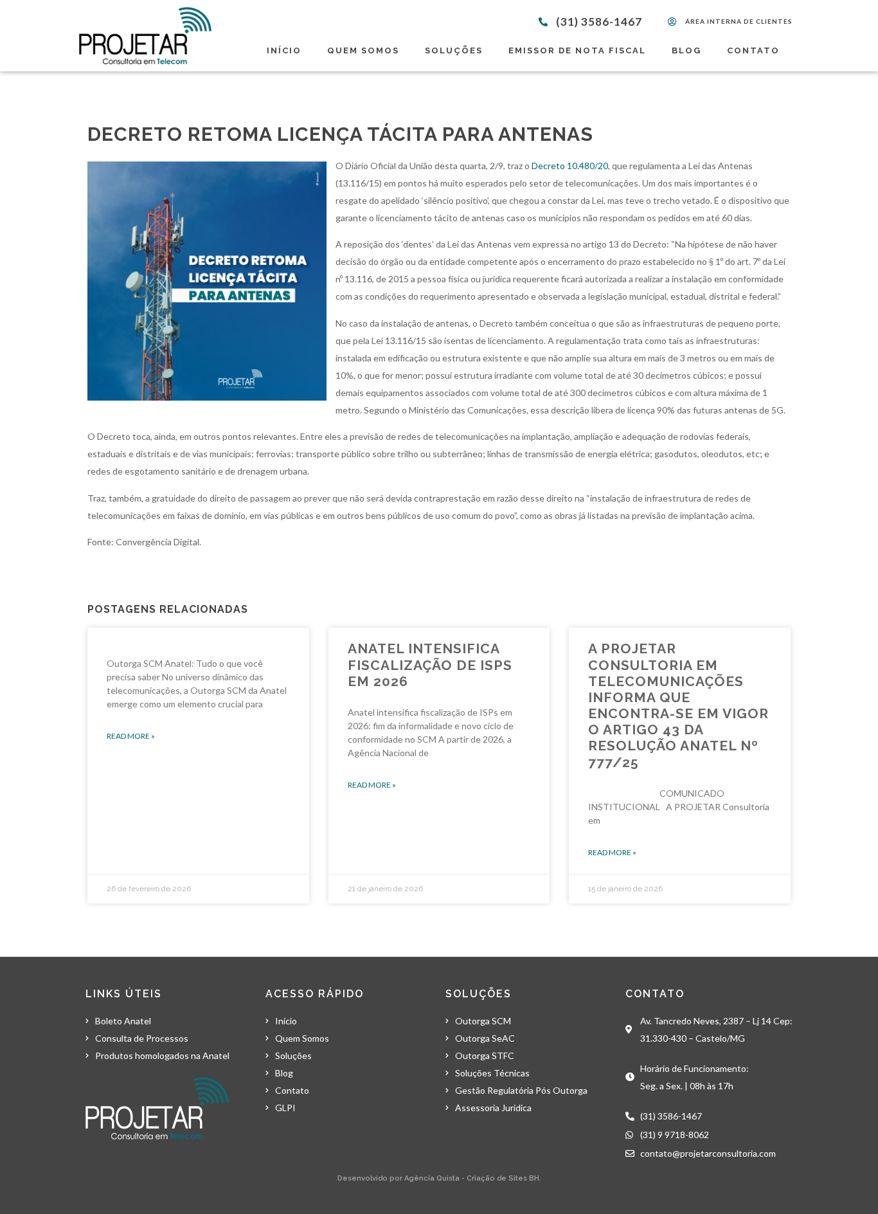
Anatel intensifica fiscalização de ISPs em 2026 (430, 664)
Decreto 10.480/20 (570, 165)
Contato (753, 50)
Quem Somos (363, 50)
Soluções (454, 50)
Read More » (131, 736)
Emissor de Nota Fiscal (577, 50)
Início (284, 50)
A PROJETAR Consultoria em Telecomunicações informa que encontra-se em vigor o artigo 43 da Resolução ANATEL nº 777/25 (678, 705)
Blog (686, 50)
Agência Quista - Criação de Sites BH (471, 1178)
